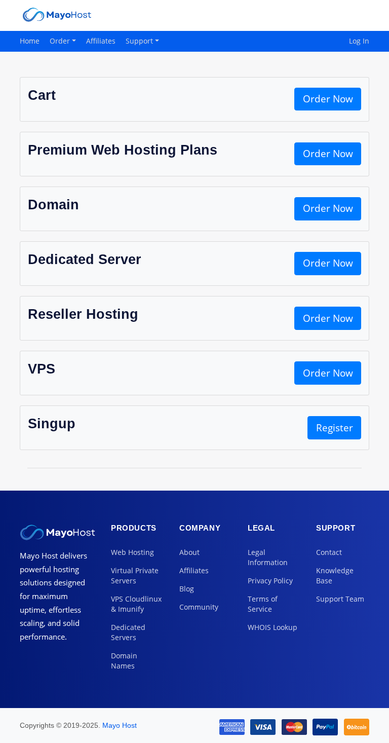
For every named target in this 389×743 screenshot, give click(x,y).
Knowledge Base (335, 575)
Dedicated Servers (128, 632)
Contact (329, 552)
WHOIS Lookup (272, 627)
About (189, 552)
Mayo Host (119, 725)
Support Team (340, 599)
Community (198, 607)
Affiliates (100, 41)
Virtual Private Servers (135, 575)
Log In (359, 41)
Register (334, 427)
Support (140, 41)
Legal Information (268, 557)
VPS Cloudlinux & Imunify (136, 604)
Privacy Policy (270, 580)
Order (61, 41)
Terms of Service (263, 604)
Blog (186, 588)
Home (30, 41)
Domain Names (124, 661)
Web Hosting (132, 552)
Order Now (328, 98)
